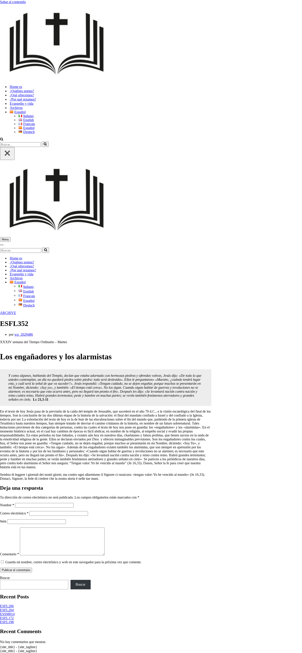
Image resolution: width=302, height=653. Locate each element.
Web (3, 521)
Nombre (7, 505)
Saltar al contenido (13, 2)
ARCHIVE (8, 313)
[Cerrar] (7, 153)
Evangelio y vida (21, 103)
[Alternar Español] (77, 282)
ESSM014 (7, 614)
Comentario (9, 554)
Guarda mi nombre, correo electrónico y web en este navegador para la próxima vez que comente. (73, 562)
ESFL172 (7, 618)
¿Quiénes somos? (22, 91)
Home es (16, 87)
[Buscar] (1, 139)
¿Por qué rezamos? (23, 99)
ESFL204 (7, 610)
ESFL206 (7, 606)
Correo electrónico (14, 513)
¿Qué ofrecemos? (22, 95)
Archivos (16, 108)
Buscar (5, 578)
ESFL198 (7, 622)
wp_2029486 (23, 334)
